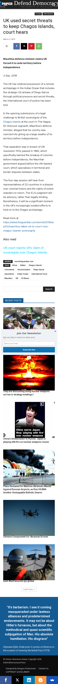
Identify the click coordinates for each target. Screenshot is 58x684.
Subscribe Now (29, 349)
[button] (29, 333)
